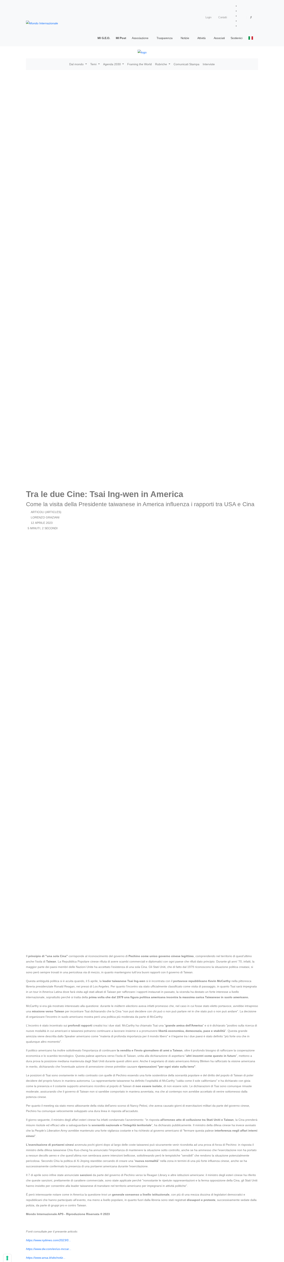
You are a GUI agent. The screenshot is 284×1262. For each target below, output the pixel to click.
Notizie (185, 38)
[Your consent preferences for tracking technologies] (7, 1258)
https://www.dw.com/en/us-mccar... (48, 1249)
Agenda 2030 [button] (112, 64)
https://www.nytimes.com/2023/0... (48, 1240)
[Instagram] (240, 10)
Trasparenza (165, 38)
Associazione (140, 38)
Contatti (222, 17)
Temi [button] (93, 64)
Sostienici (236, 38)
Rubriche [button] (161, 64)
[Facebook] (240, 5)
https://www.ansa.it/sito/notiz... (45, 1257)
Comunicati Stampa (186, 64)
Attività (201, 38)
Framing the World (139, 64)
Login (208, 17)
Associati (219, 38)
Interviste (209, 64)
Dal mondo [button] (76, 64)
